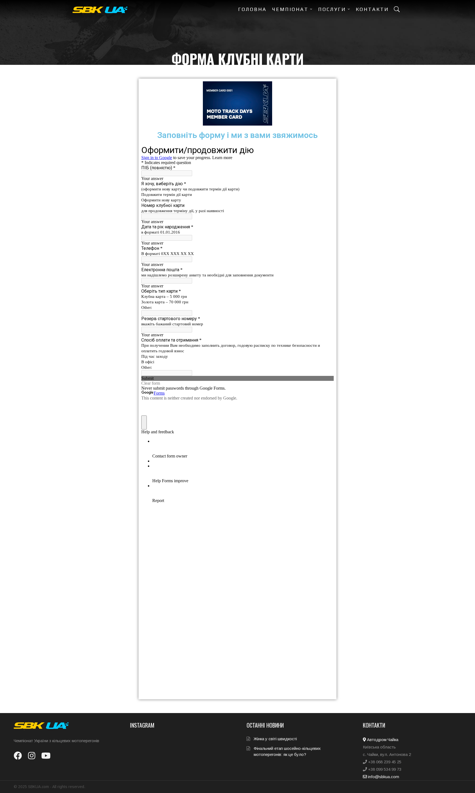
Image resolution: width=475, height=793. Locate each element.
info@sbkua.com (383, 776)
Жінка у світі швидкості (275, 738)
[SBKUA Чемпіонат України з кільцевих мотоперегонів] (100, 10)
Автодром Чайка (382, 739)
